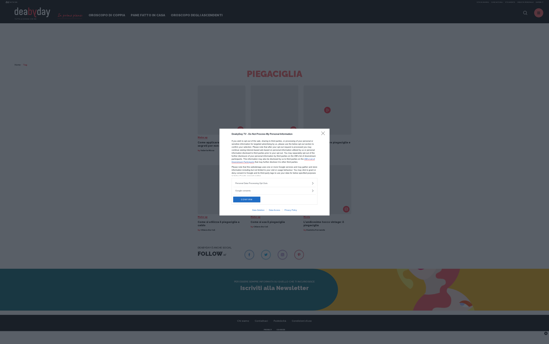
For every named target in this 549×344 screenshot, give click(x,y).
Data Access (274, 210)
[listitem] (274, 183)
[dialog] (274, 172)
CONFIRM (246, 199)
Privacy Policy (291, 210)
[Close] (324, 134)
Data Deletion (258, 210)
